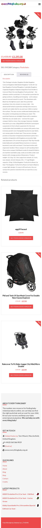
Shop (4, 475)
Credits (5, 482)
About (5, 469)
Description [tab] (9, 74)
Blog (4, 472)
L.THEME (25, 523)
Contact (5, 478)
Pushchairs (24, 67)
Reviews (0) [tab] (24, 74)
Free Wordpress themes (11, 523)
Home (5, 466)
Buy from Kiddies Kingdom (13, 61)
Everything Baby (13, 6)
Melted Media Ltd (11, 436)
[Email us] (8, 446)
